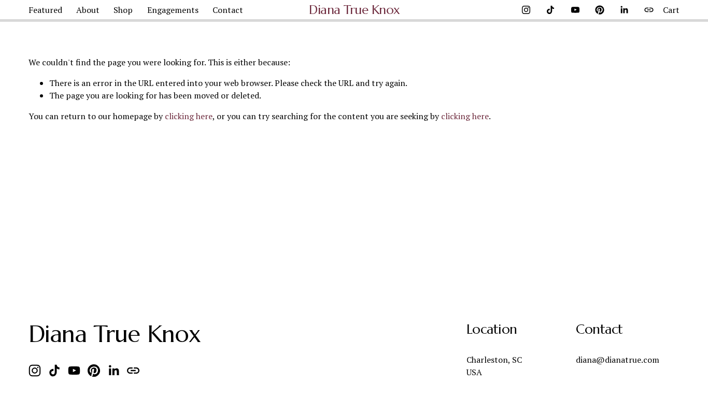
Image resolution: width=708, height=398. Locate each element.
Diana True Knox (354, 10)
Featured (45, 10)
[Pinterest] (599, 10)
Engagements (173, 10)
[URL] (649, 10)
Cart (671, 10)
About (88, 10)
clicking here (189, 116)
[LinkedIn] (624, 10)
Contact (228, 10)
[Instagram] (526, 10)
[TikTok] (550, 10)
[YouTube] (575, 10)
